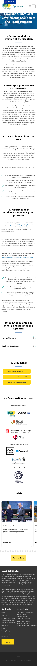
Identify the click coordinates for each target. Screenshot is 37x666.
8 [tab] (10, 551)
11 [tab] (18, 551)
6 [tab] (5, 551)
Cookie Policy (6, 634)
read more (7, 543)
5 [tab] (3, 551)
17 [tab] (32, 551)
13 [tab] (23, 551)
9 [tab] (13, 551)
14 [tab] (25, 551)
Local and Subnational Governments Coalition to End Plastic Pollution (9, 620)
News (3, 628)
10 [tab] (15, 551)
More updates (18, 558)
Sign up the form (9, 338)
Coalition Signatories (10, 346)
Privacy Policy (6, 631)
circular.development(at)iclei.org (27, 625)
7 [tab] (8, 551)
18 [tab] (35, 551)
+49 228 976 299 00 (23, 624)
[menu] (10, 2)
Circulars (13, 660)
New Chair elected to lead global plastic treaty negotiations (15, 530)
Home (3, 613)
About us (4, 616)
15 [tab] (27, 551)
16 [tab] (30, 551)
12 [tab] (20, 551)
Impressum (5, 637)
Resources (5, 625)
